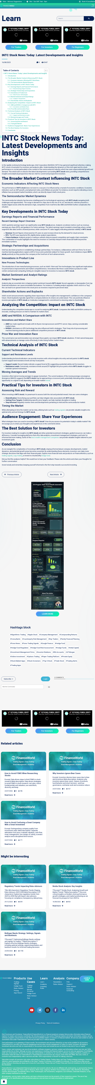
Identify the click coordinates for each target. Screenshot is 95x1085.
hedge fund (46, 456)
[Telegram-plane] (39, 1010)
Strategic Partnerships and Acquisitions (23, 90)
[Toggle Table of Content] (45, 70)
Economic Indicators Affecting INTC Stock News (25, 80)
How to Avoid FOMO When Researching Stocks (21, 774)
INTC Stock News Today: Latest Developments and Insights (25, 73)
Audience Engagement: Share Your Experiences (24, 126)
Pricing (16, 990)
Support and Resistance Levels (21, 115)
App (28, 998)
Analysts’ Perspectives (19, 98)
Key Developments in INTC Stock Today (21, 84)
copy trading (17, 456)
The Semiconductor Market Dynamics (22, 82)
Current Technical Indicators (19, 113)
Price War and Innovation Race (20, 109)
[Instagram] (47, 1010)
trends (48, 380)
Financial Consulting (70, 989)
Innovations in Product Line (19, 93)
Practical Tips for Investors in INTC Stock (21, 119)
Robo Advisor (18, 988)
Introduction (12, 76)
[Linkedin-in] (63, 1010)
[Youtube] (32, 1010)
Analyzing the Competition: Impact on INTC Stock (24, 103)
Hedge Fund (18, 986)
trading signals (59, 410)
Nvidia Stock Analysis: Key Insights (67, 886)
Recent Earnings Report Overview (22, 88)
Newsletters (57, 982)
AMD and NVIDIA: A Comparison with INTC (23, 105)
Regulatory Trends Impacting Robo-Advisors (23, 886)
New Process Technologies (20, 94)
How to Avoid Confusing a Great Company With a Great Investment (22, 823)
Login (46, 679)
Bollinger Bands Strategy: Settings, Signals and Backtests (22, 934)
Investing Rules (43, 987)
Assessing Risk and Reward (19, 121)
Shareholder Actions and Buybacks (21, 100)
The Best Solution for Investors (18, 128)
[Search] (89, 18)
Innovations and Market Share (21, 107)
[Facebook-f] (55, 1010)
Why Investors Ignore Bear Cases (67, 773)
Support (69, 984)
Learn (42, 982)
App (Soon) (18, 993)
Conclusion (11, 130)
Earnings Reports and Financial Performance (24, 87)
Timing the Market (16, 123)
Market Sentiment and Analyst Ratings (22, 96)
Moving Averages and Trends (19, 117)
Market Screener (30, 990)
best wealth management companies (45, 437)
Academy (43, 984)
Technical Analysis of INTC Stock (19, 111)
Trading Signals (16, 983)
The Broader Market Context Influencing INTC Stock (25, 78)
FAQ (68, 982)
